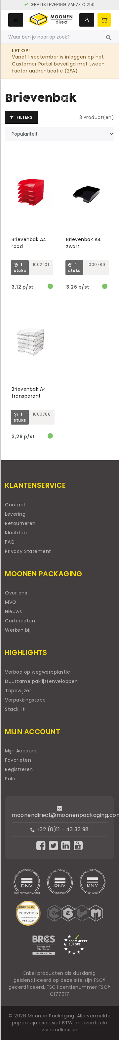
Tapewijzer (18, 690)
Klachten (16, 532)
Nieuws (13, 611)
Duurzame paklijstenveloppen (41, 681)
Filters (24, 117)
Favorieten (18, 760)
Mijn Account (21, 750)
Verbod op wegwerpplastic (37, 672)
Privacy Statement (28, 551)
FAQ (10, 542)
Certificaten (20, 620)
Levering (15, 514)
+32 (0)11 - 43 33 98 (62, 829)
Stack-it (15, 709)
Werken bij (17, 630)
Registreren (19, 769)
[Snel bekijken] (51, 157)
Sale (10, 778)
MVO (11, 602)
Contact (15, 504)
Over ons (16, 592)
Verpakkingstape (25, 700)
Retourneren (20, 523)
